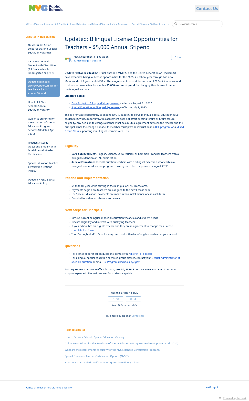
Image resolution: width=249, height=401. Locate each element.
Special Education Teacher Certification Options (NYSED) (43, 166)
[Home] (46, 12)
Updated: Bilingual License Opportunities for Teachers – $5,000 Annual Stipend (43, 87)
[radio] (115, 298)
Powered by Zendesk (234, 398)
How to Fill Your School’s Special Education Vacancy (39, 105)
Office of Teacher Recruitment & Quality (46, 24)
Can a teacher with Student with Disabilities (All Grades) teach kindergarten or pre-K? (42, 67)
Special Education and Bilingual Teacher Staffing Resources (99, 24)
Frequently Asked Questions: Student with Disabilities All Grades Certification (42, 148)
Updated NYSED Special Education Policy (41, 181)
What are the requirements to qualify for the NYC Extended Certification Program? (112, 349)
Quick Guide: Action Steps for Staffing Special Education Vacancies (42, 48)
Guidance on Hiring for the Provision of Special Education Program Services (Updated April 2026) (41, 126)
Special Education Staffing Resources (150, 24)
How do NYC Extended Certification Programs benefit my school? (102, 362)
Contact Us (138, 315)
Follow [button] (178, 57)
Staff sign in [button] (212, 387)
